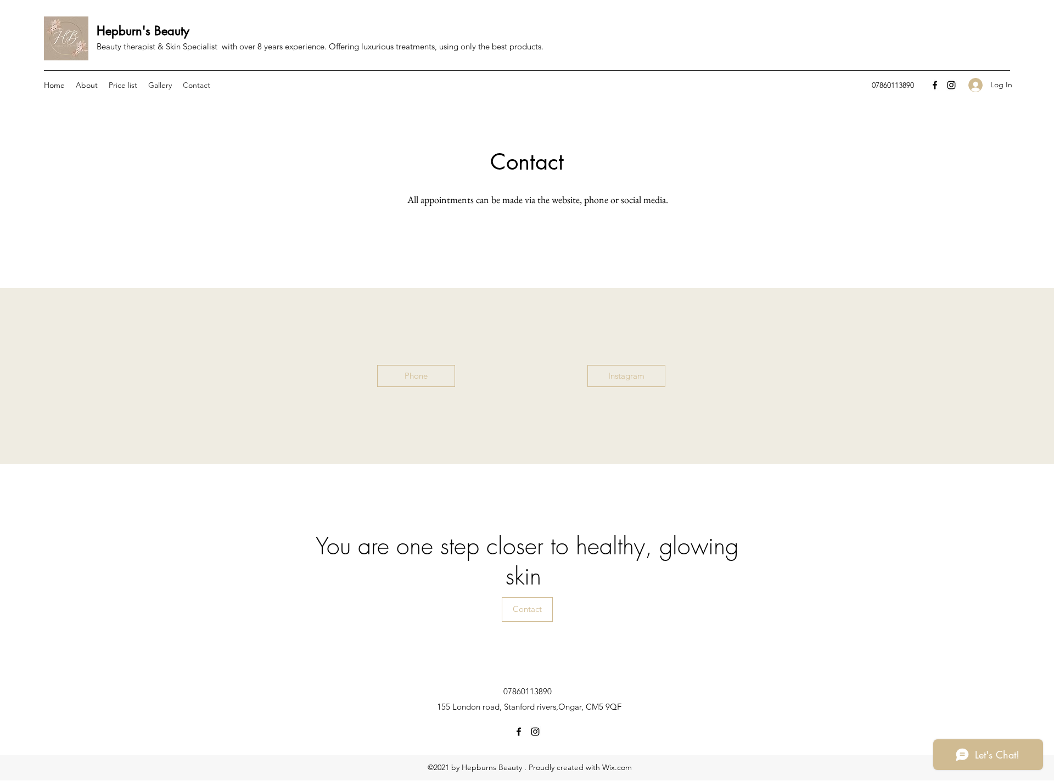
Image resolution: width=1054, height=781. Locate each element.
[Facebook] (934, 85)
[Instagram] (951, 85)
